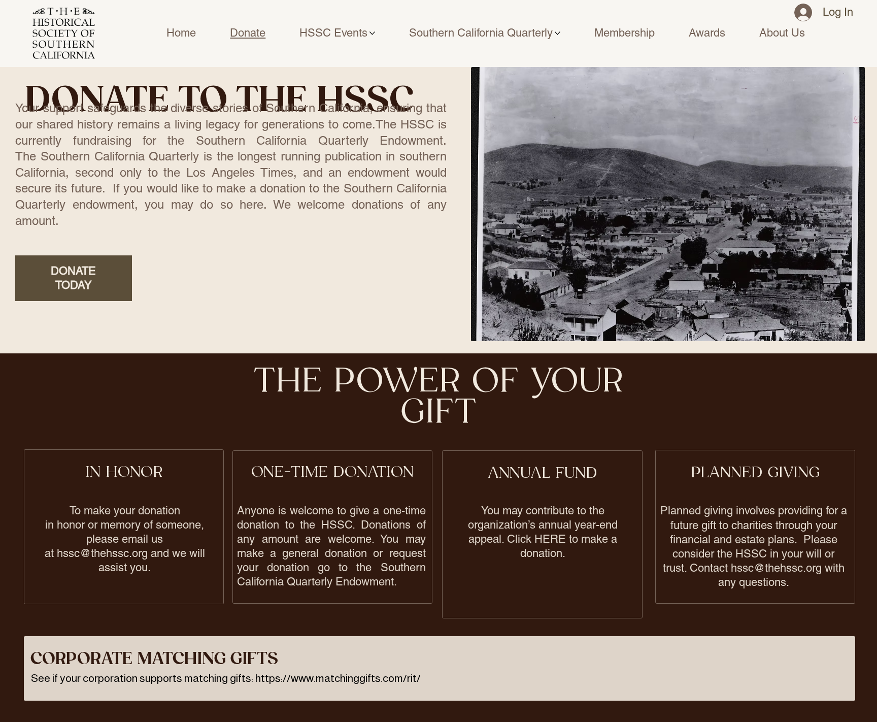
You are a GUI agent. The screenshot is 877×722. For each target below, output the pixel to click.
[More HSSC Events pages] (372, 33)
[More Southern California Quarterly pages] (557, 33)
